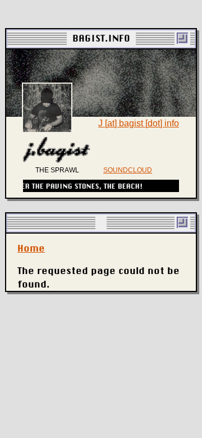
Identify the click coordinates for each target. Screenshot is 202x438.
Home (31, 248)
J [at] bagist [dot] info (138, 123)
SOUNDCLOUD (127, 170)
